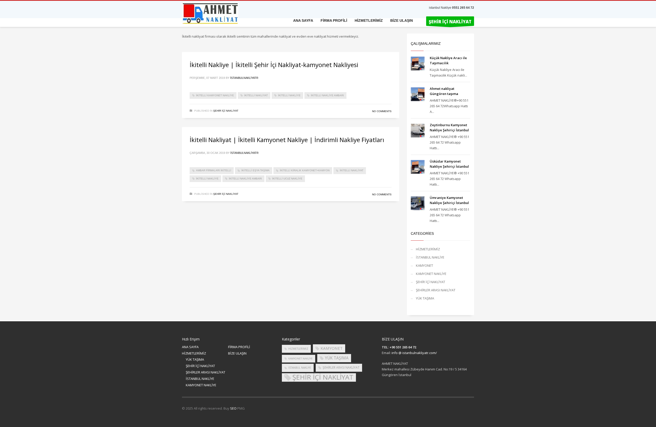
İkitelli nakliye (289, 95)
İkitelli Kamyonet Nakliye (215, 95)
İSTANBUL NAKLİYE (430, 257)
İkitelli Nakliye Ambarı (327, 95)
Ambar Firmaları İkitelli (213, 170)
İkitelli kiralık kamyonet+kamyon (305, 170)
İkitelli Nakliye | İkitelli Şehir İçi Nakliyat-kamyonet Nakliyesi (274, 64)
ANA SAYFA (190, 347)
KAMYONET (424, 265)
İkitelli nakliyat (256, 95)
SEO (233, 408)
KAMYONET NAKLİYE (431, 273)
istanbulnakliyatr (244, 77)
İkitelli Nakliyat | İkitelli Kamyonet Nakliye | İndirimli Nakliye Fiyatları (287, 139)
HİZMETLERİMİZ (428, 249)
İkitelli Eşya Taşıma (255, 170)
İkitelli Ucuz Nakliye (287, 178)
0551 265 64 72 (463, 7)
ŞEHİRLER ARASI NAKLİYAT (435, 290)
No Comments (382, 111)
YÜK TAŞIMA (425, 298)
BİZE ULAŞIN (237, 353)
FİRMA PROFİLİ (239, 347)
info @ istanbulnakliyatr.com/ (414, 352)
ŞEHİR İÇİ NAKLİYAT (225, 110)
